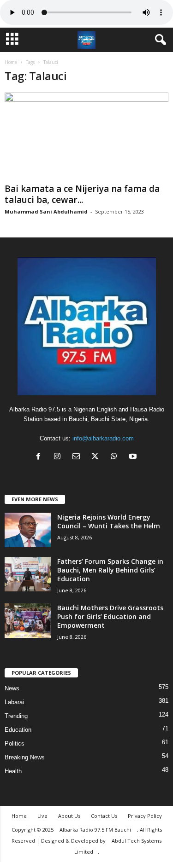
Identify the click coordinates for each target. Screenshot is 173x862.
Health (13, 771)
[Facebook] (40, 457)
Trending (16, 715)
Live (42, 815)
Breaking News (25, 757)
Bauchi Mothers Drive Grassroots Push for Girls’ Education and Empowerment (110, 616)
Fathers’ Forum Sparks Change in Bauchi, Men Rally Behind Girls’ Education (110, 570)
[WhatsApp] (116, 457)
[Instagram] (59, 457)
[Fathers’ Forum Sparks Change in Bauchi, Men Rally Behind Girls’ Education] (28, 574)
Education (18, 729)
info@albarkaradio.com (103, 438)
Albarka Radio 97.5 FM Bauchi (96, 829)
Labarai (14, 702)
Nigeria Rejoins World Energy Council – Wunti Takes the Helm (108, 521)
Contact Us (104, 815)
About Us (69, 815)
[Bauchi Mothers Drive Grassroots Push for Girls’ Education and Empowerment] (28, 620)
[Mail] (78, 457)
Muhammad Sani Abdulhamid (46, 211)
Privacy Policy (145, 815)
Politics (14, 743)
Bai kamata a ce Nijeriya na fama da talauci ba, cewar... (82, 194)
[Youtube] (134, 457)
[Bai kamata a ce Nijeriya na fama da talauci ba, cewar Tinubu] (86, 136)
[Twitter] (97, 457)
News (12, 688)
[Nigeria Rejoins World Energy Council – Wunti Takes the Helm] (28, 530)
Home (11, 62)
